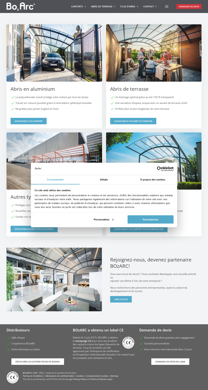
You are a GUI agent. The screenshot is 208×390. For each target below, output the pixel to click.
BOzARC (27, 372)
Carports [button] (77, 6)
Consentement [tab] (55, 179)
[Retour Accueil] (20, 6)
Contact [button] (148, 6)
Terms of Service (99, 379)
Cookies (80, 375)
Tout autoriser (150, 219)
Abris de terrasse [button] (101, 6)
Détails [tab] (104, 179)
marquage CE (83, 340)
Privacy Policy (79, 379)
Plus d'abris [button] (127, 6)
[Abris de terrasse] (154, 76)
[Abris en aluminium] (54, 76)
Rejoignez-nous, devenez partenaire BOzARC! (150, 262)
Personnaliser (102, 219)
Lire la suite (121, 299)
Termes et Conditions (33, 375)
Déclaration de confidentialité (60, 375)
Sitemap (114, 375)
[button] (166, 6)
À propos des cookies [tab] (152, 179)
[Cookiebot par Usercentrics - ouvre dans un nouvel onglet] (159, 169)
